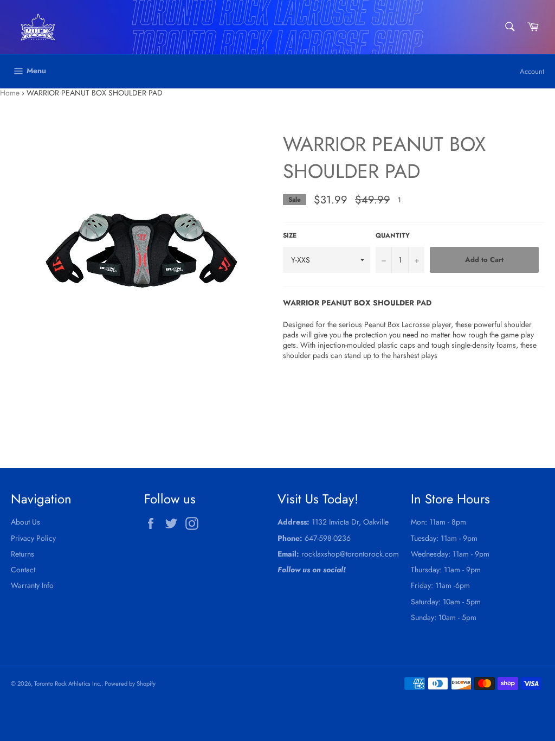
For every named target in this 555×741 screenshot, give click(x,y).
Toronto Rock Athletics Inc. (67, 683)
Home (10, 92)
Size (289, 235)
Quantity (393, 235)
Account (532, 71)
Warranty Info (32, 585)
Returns (22, 553)
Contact (23, 569)
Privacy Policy (33, 538)
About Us (25, 521)
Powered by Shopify (130, 683)
